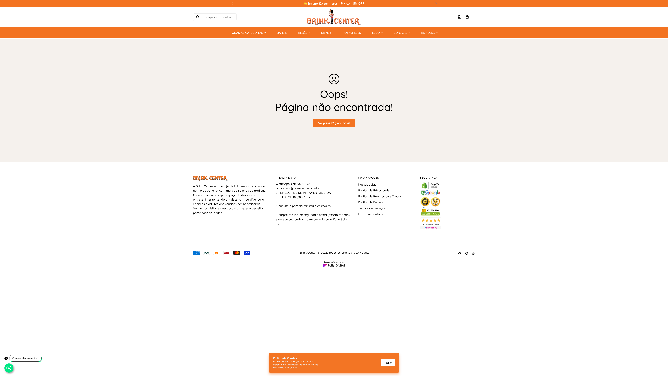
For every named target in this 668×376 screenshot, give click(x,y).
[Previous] (232, 3)
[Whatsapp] (473, 253)
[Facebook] (459, 253)
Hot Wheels (351, 32)
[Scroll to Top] (661, 357)
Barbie (282, 32)
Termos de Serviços (371, 208)
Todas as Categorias (246, 32)
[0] (467, 17)
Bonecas (400, 32)
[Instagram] (466, 253)
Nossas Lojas (367, 184)
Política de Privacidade (373, 190)
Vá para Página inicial (334, 123)
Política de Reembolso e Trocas (379, 196)
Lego (376, 32)
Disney (326, 32)
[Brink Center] (334, 17)
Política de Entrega (371, 202)
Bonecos (428, 32)
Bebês (302, 32)
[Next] (436, 3)
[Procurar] (197, 17)
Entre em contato (370, 214)
